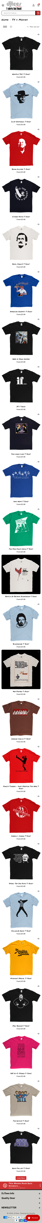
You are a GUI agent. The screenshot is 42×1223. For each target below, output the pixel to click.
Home (5, 19)
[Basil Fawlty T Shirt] (21, 242)
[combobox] (18, 13)
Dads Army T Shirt (21, 501)
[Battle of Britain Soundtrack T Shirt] (21, 574)
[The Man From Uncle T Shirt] (21, 527)
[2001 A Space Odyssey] (21, 337)
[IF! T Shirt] (21, 384)
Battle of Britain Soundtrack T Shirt (21, 596)
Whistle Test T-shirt (21, 74)
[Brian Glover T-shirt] (21, 147)
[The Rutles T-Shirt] (21, 1099)
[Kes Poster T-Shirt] (21, 669)
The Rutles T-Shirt (21, 1121)
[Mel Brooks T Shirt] (21, 1004)
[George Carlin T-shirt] (21, 716)
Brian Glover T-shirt (21, 169)
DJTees (16, 1213)
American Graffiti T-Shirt (21, 312)
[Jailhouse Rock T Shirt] (21, 909)
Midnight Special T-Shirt (21, 978)
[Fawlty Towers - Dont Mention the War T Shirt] (21, 764)
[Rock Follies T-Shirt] (21, 1146)
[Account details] (33, 5)
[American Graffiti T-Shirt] (21, 289)
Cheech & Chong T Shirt (21, 836)
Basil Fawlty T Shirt (21, 264)
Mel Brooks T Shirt (21, 1026)
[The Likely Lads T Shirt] (21, 432)
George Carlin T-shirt (21, 739)
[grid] (5, 26)
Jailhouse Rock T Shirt (21, 931)
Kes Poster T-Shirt (21, 691)
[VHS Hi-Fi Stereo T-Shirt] (21, 1051)
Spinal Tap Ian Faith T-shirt (21, 883)
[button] (3, 5)
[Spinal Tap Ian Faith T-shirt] (21, 861)
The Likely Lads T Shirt (21, 454)
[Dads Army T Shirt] (21, 479)
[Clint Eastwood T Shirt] (21, 99)
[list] (11, 26)
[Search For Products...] (38, 13)
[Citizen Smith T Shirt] (21, 194)
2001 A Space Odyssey (21, 359)
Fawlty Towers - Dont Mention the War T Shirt (21, 787)
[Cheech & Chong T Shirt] (21, 814)
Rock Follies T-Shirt (21, 1168)
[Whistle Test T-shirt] (21, 52)
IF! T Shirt (21, 407)
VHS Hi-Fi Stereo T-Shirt (21, 1073)
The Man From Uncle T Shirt (21, 549)
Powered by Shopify (27, 1213)
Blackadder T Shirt (21, 644)
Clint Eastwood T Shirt (21, 122)
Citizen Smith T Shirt (21, 217)
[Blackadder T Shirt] (21, 622)
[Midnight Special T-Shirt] (21, 956)
